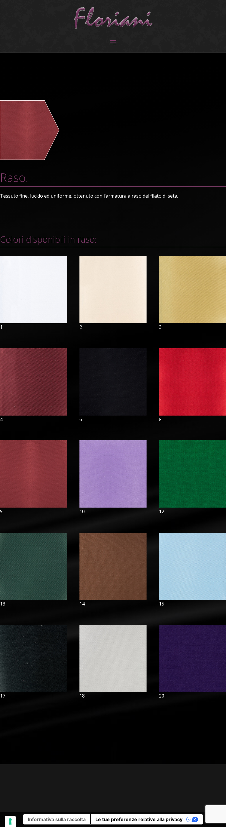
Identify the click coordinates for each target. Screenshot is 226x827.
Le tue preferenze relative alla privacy (138, 819)
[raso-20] (192, 690)
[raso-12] (192, 506)
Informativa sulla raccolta (57, 819)
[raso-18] (113, 690)
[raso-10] (113, 506)
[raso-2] (113, 321)
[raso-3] (192, 321)
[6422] (29, 158)
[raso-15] (192, 598)
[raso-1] (33, 321)
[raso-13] (33, 598)
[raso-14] (113, 598)
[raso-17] (33, 690)
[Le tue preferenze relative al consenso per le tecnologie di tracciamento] (10, 821)
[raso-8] (192, 414)
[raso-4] (33, 414)
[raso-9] (33, 506)
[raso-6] (113, 414)
